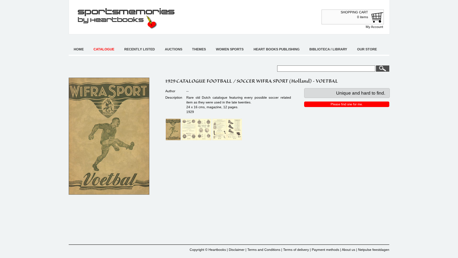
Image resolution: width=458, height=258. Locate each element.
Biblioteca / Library (328, 49)
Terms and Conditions (263, 250)
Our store (367, 49)
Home (79, 49)
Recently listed (139, 49)
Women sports (230, 49)
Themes (199, 49)
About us (348, 250)
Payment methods (325, 250)
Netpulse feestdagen (373, 250)
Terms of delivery (296, 250)
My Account (374, 27)
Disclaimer (237, 250)
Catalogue (104, 49)
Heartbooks (217, 250)
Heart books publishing (277, 49)
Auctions (173, 49)
